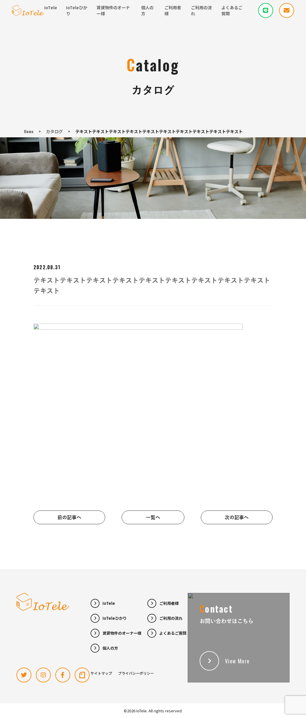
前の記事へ (69, 517)
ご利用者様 (172, 10)
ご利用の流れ (201, 10)
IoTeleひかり (76, 10)
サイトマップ (101, 673)
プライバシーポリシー (136, 673)
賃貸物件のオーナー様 (113, 10)
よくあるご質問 (231, 10)
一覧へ (153, 517)
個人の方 (147, 10)
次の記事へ (237, 517)
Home (28, 131)
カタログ (54, 131)
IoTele (50, 7)
